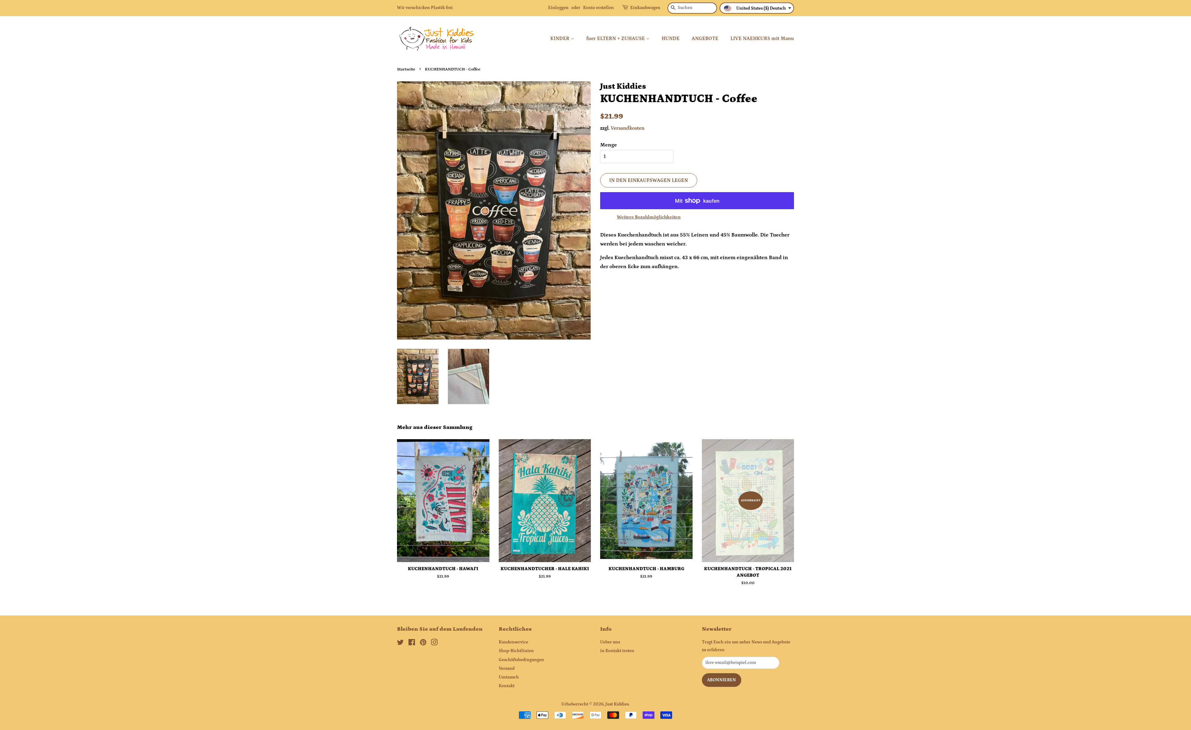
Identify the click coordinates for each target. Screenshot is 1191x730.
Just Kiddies (617, 704)
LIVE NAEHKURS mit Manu (762, 38)
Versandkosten (628, 128)
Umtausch (509, 677)
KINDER (560, 38)
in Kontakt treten (617, 650)
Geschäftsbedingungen (521, 659)
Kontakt (507, 685)
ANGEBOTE (705, 38)
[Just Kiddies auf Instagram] (434, 643)
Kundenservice (513, 642)
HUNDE (671, 38)
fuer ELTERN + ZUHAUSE (616, 38)
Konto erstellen (598, 7)
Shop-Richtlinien (516, 650)
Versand (507, 668)
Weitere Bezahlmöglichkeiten (648, 217)
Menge (608, 145)
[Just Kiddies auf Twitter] (400, 643)
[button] (757, 8)
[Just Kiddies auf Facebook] (411, 643)
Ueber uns (610, 642)
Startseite (406, 69)
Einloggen (558, 7)
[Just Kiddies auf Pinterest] (423, 643)
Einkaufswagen (645, 7)
